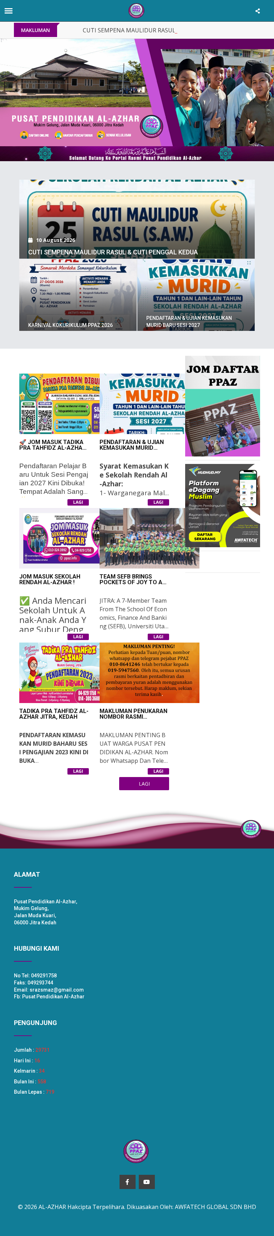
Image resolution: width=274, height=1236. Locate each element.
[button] (20, 92)
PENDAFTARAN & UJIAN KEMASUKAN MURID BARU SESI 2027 (132, 448)
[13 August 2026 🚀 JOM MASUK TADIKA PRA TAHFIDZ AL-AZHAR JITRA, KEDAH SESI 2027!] (137, 179)
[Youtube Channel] (147, 1182)
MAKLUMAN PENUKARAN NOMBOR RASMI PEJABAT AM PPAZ (133, 717)
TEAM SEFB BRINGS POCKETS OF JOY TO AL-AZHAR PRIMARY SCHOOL (134, 585)
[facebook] (128, 1182)
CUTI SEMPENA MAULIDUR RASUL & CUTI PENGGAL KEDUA (163, 30)
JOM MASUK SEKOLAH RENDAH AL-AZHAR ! (49, 579)
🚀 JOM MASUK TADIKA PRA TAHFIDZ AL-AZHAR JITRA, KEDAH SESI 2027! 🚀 (52, 451)
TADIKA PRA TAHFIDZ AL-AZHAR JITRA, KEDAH (53, 714)
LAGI (78, 502)
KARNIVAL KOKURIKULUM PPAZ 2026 (70, 325)
